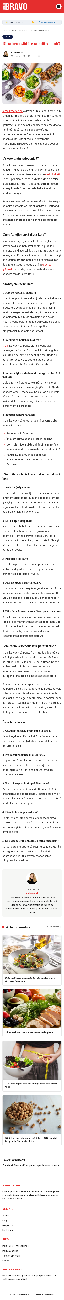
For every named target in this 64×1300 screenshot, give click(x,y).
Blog (4, 1220)
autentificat (22, 1165)
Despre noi (7, 1225)
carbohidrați (52, 174)
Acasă (5, 30)
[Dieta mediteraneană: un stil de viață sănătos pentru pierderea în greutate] (32, 954)
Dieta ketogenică (12, 111)
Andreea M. (17, 52)
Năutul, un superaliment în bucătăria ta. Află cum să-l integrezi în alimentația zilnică (31, 1139)
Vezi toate (53, 927)
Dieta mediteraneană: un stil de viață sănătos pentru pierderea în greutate (30, 979)
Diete (13, 30)
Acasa (5, 1215)
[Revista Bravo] (28, 6)
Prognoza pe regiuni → (49, 22)
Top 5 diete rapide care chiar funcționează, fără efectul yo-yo (31, 1085)
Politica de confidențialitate (15, 1246)
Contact (6, 1260)
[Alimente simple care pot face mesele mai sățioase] (32, 1008)
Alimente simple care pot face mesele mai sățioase (29, 1032)
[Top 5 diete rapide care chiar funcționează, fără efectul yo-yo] (32, 1060)
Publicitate (7, 1230)
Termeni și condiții (11, 1255)
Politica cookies (10, 1251)
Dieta (5, 345)
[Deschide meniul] (59, 6)
